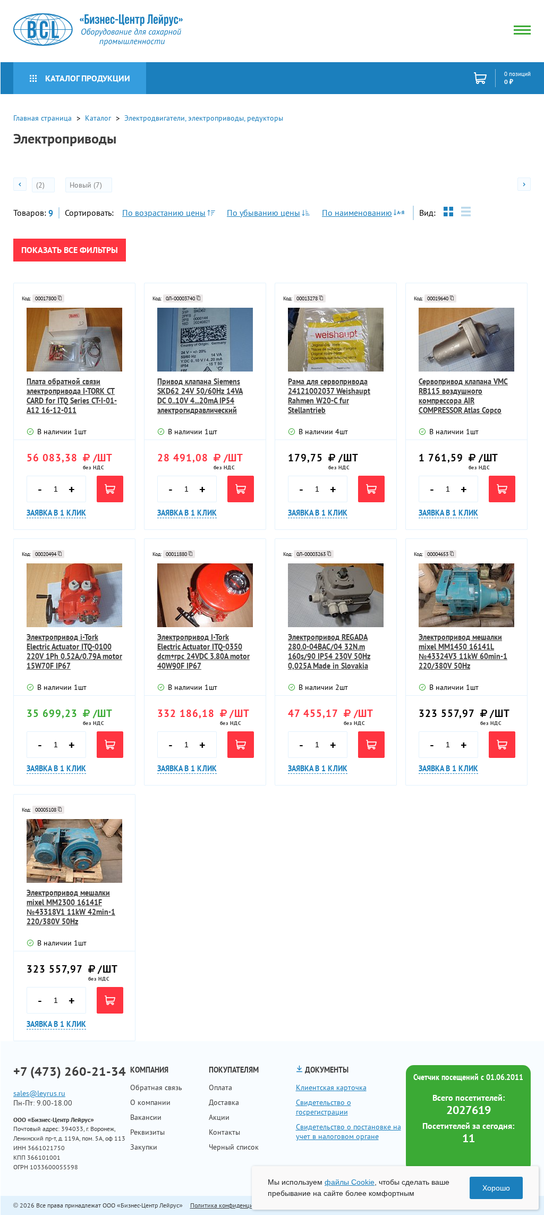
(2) (41, 185)
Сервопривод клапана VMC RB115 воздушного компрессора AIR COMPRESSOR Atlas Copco (463, 396)
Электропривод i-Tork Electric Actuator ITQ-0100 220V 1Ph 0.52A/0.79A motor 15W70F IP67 (74, 651)
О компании (150, 1102)
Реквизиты (147, 1132)
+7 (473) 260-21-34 (69, 1071)
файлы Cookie (350, 1182)
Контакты (224, 1132)
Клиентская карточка (331, 1087)
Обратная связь (156, 1087)
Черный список (234, 1147)
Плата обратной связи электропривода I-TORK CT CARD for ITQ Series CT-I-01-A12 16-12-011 (72, 396)
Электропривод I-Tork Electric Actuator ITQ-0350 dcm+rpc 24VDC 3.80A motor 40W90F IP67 (203, 651)
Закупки (143, 1147)
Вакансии (146, 1117)
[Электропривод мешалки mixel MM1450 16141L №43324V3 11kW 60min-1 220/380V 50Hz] (466, 595)
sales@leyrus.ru (39, 1093)
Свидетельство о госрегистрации (323, 1107)
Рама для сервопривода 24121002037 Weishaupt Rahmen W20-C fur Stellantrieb (329, 396)
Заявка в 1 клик (56, 513)
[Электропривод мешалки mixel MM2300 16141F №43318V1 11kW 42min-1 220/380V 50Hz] (74, 851)
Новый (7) (87, 185)
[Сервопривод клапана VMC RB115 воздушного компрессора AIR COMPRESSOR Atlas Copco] (466, 340)
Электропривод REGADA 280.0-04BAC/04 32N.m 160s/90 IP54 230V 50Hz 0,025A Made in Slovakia (329, 651)
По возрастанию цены (164, 212)
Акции (219, 1117)
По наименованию (357, 212)
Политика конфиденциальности (234, 1205)
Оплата (220, 1087)
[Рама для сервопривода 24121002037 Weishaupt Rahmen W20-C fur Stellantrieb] (335, 340)
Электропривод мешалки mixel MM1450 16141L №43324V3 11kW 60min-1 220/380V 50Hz (463, 651)
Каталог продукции (87, 78)
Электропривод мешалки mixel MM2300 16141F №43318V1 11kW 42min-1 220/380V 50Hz (71, 907)
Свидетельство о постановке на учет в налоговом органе (348, 1131)
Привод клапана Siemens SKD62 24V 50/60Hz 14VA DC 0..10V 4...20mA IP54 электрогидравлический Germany (200, 396)
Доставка (224, 1102)
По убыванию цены (263, 212)
